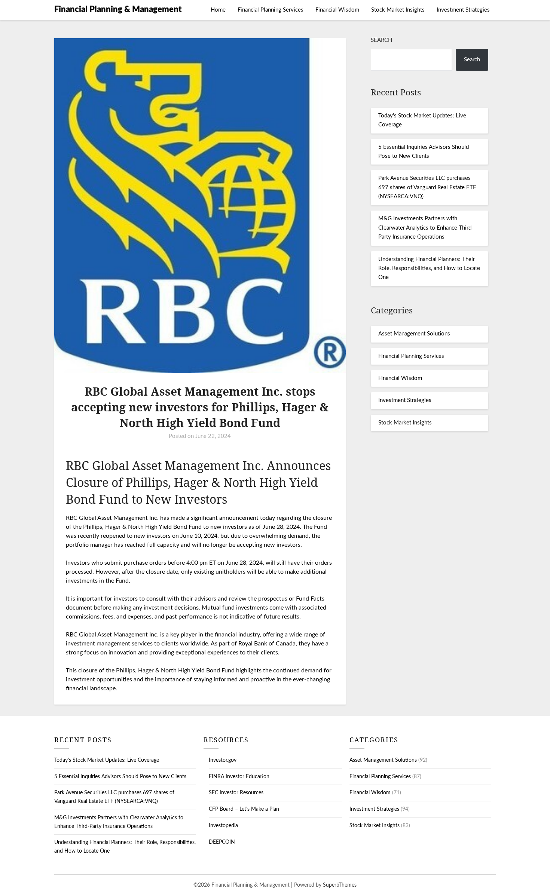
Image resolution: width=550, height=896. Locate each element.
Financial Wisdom (337, 10)
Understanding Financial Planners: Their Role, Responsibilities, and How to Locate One (429, 268)
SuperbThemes (340, 885)
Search (381, 40)
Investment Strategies (463, 10)
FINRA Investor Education (239, 776)
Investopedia (223, 825)
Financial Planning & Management (117, 9)
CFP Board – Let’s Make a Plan (244, 809)
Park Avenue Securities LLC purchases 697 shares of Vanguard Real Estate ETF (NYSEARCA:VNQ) (427, 187)
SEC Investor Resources (236, 792)
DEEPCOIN (222, 842)
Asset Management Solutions (414, 334)
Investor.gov (222, 760)
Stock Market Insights (398, 10)
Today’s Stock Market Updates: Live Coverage (106, 760)
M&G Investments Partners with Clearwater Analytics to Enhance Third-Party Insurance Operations (426, 228)
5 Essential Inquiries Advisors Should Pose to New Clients (120, 776)
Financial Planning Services (270, 10)
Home (218, 10)
